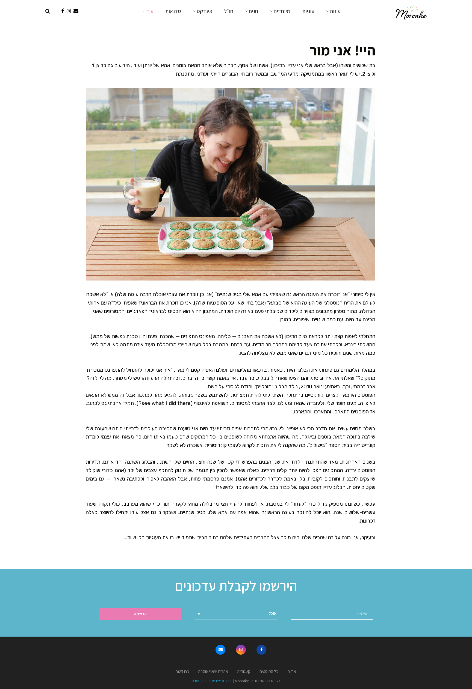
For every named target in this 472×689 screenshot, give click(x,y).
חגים (253, 11)
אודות (291, 671)
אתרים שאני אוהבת (213, 671)
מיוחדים (282, 11)
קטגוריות (243, 671)
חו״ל (228, 11)
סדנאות (173, 11)
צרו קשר (182, 671)
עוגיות (308, 11)
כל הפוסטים (268, 671)
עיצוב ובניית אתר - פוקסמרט (212, 680)
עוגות (335, 11)
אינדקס (204, 11)
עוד (149, 11)
